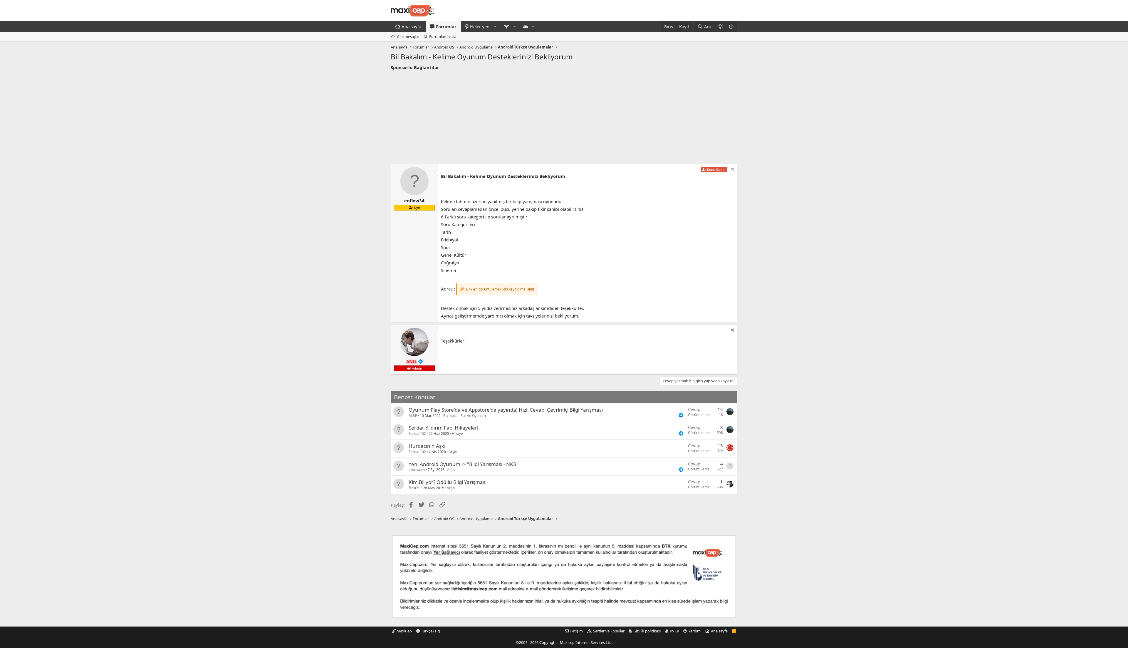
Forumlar (446, 26)
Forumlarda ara (442, 36)
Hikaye (457, 433)
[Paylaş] (732, 169)
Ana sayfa (411, 26)
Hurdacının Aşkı (427, 445)
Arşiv (453, 451)
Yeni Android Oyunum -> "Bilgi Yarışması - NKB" (463, 464)
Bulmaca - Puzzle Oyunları (464, 415)
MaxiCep (404, 631)
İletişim (576, 631)
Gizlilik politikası (647, 631)
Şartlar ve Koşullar (609, 631)
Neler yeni (480, 26)
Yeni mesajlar (408, 36)
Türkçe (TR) (430, 631)
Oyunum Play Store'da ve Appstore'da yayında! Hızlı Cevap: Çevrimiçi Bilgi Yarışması (506, 409)
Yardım (695, 631)
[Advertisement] (564, 116)
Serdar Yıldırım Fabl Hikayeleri (443, 427)
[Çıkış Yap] (731, 26)
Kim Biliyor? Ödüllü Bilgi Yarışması (447, 482)
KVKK (674, 631)
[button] (495, 26)
